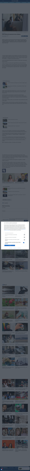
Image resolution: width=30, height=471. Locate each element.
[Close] (27, 223)
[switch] (24, 234)
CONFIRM (9, 245)
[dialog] (15, 235)
